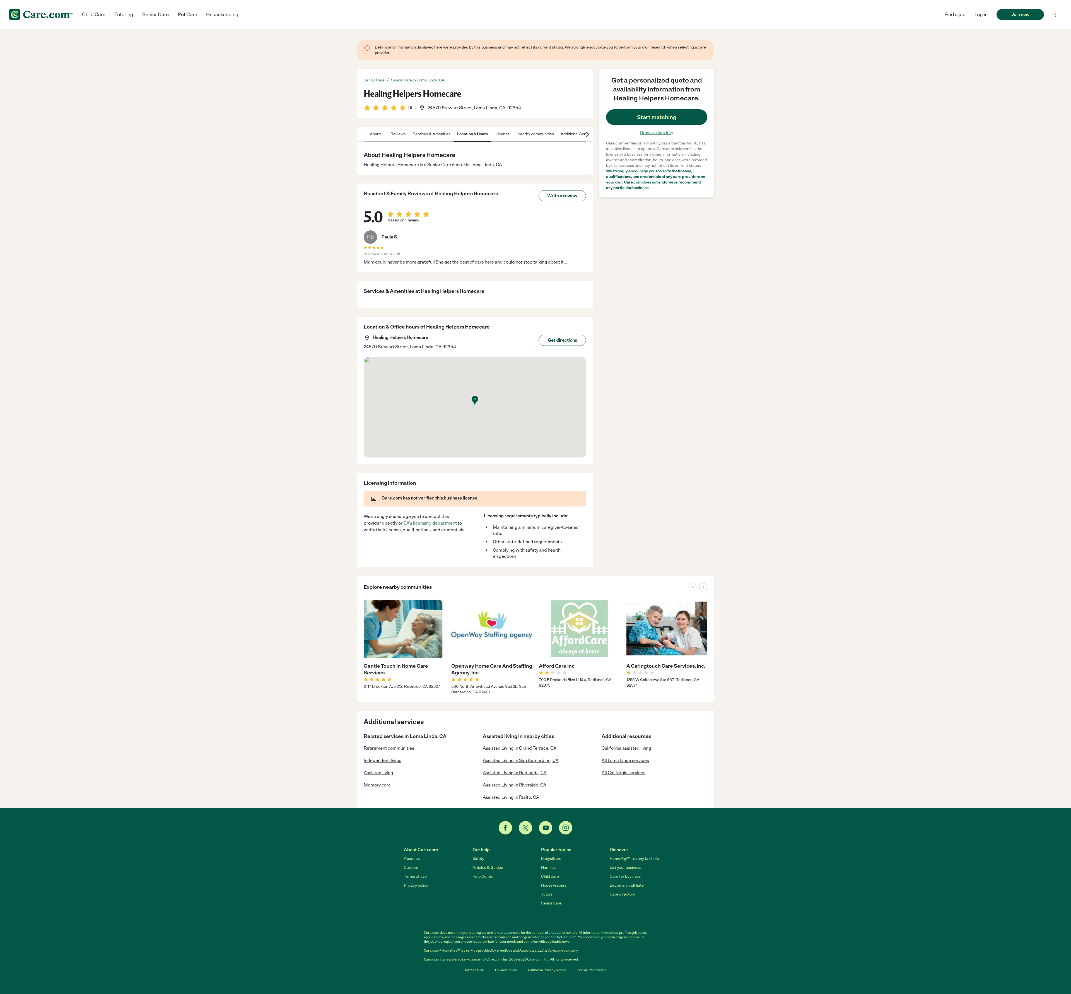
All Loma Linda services (625, 760)
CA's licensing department (430, 523)
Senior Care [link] (374, 80)
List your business (625, 867)
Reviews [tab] (398, 133)
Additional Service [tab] (577, 133)
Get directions (562, 340)
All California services (623, 772)
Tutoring (123, 14)
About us (412, 858)
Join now (1020, 14)
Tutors (547, 894)
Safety (478, 858)
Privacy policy (416, 885)
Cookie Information (592, 970)
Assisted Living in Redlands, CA (515, 772)
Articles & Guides (487, 867)
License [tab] (503, 133)
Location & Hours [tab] (472, 133)
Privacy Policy (506, 970)
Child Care (93, 14)
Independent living (383, 760)
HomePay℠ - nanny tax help (634, 858)
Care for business (625, 876)
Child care (550, 876)
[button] (981, 14)
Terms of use (415, 876)
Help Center (483, 876)
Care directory (622, 894)
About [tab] (375, 133)
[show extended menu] (1056, 14)
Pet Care (187, 14)
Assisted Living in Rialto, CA (511, 797)
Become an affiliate (627, 885)
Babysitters (551, 858)
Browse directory (656, 132)
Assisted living (378, 772)
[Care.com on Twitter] (525, 827)
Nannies (548, 867)
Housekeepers (553, 885)
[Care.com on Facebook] (505, 827)
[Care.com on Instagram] (565, 827)
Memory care (377, 785)
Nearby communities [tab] (535, 133)
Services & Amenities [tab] (431, 133)
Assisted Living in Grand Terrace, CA (519, 748)
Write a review (562, 195)
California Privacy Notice (547, 970)
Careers (411, 867)
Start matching (656, 117)
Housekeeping (222, 14)
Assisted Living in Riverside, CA (514, 785)
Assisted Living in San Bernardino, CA (521, 760)
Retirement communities (389, 748)
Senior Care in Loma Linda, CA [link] (418, 80)
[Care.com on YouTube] (545, 827)
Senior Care (155, 14)
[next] (703, 587)
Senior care (551, 903)
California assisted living (626, 748)
